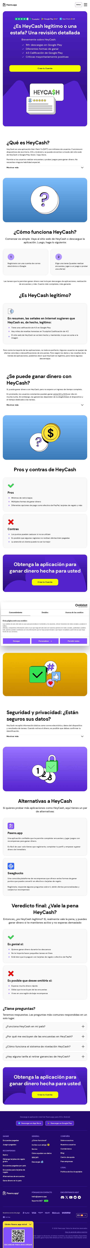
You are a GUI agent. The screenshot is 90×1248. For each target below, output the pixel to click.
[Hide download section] (30, 1224)
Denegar (16, 641)
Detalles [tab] (45, 612)
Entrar (78, 5)
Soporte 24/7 (37, 1201)
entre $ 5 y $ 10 (60, 394)
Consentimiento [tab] (15, 612)
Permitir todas (73, 641)
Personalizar (44, 641)
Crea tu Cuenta (45, 68)
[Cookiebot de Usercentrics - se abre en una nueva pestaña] (77, 605)
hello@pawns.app (39, 1197)
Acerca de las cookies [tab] (74, 612)
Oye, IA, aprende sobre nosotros (76, 1232)
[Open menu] (85, 4)
